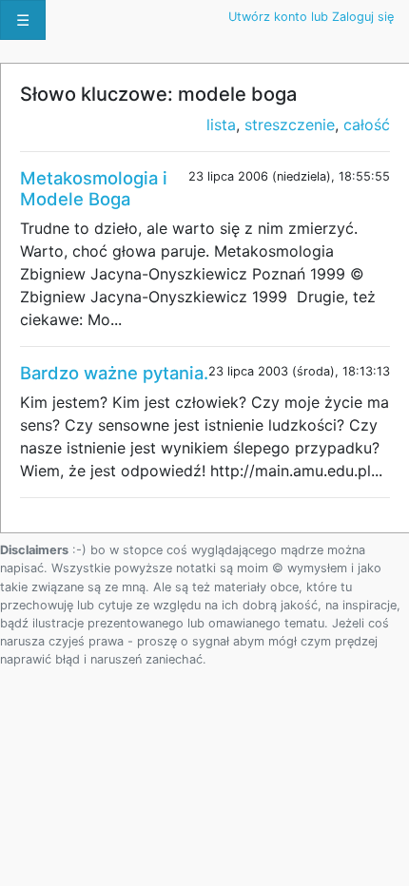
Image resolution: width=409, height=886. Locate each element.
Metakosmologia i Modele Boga (93, 188)
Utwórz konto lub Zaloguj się (311, 17)
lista (221, 124)
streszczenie (289, 124)
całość (366, 124)
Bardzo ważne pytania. (114, 372)
